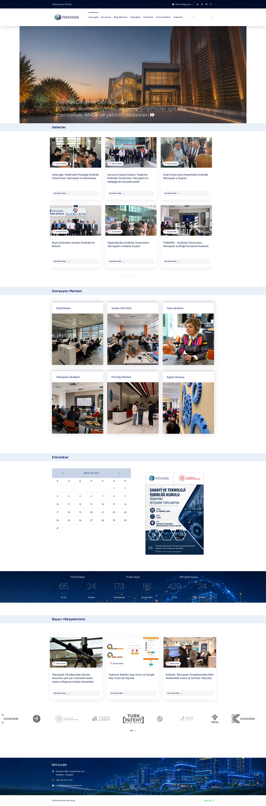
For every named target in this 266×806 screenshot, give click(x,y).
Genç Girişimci (175, 308)
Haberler (178, 17)
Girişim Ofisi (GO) (122, 308)
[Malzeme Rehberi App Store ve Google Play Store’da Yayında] (133, 652)
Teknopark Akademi (68, 377)
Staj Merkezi (63, 308)
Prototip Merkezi (121, 377)
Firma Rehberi (163, 17)
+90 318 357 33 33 (64, 780)
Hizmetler (148, 17)
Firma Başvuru (184, 4)
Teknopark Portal (61, 4)
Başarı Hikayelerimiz (68, 619)
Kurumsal (106, 17)
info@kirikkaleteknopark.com (69, 785)
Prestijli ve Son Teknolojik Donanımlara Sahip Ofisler (90, 103)
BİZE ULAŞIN (59, 764)
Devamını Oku (60, 193)
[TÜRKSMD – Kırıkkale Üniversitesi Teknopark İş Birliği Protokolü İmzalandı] (186, 220)
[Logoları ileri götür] (135, 730)
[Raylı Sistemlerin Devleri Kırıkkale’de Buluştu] (75, 220)
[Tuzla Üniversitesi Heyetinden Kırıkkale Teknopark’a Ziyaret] (186, 152)
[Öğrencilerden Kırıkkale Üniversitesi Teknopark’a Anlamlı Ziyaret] (131, 220)
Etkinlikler (60, 457)
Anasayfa (94, 17)
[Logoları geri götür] (131, 730)
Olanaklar (135, 17)
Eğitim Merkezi (175, 377)
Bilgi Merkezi (121, 17)
